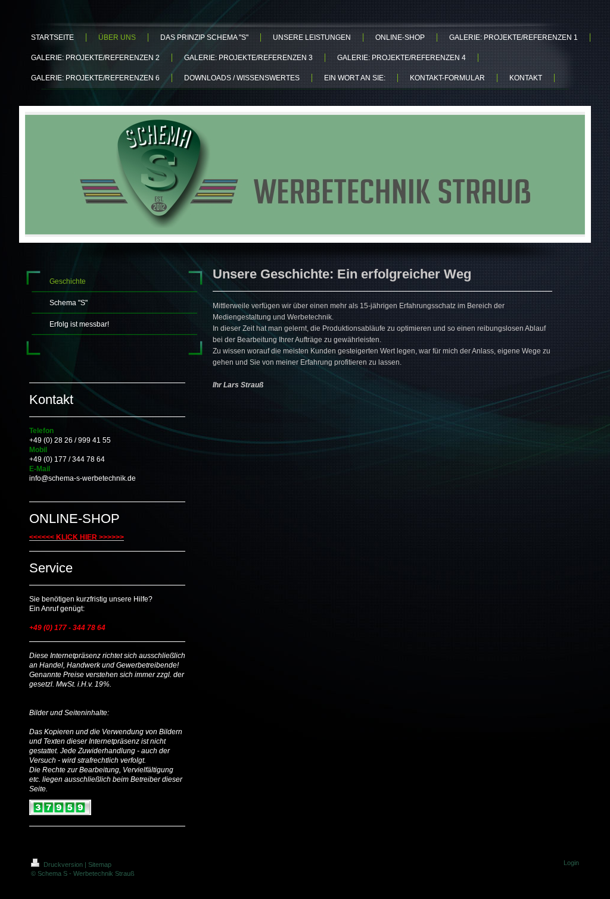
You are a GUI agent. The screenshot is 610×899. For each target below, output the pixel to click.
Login (571, 862)
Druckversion (63, 864)
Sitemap (99, 864)
